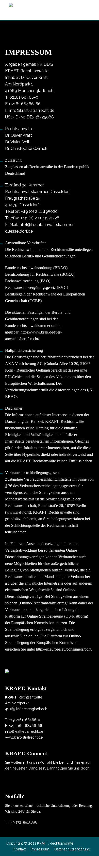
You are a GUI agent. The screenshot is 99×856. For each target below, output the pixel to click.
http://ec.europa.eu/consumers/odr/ (63, 649)
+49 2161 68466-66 (25, 726)
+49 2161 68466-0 (24, 720)
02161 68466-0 (23, 97)
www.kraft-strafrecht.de (24, 737)
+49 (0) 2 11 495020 (39, 211)
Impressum (40, 849)
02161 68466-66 (25, 103)
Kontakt (19, 849)
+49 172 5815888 (23, 822)
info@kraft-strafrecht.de (31, 110)
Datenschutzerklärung (72, 849)
